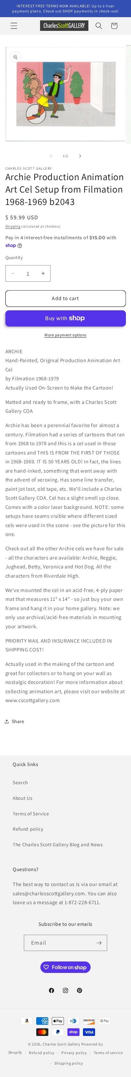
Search (20, 782)
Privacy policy (74, 1052)
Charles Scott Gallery (61, 1044)
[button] (14, 25)
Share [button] (18, 721)
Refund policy (28, 829)
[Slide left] (51, 156)
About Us (22, 798)
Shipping (13, 226)
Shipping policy (68, 1063)
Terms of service (108, 1052)
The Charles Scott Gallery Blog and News (58, 844)
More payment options (65, 335)
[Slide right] (80, 156)
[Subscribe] (99, 943)
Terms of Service (31, 813)
